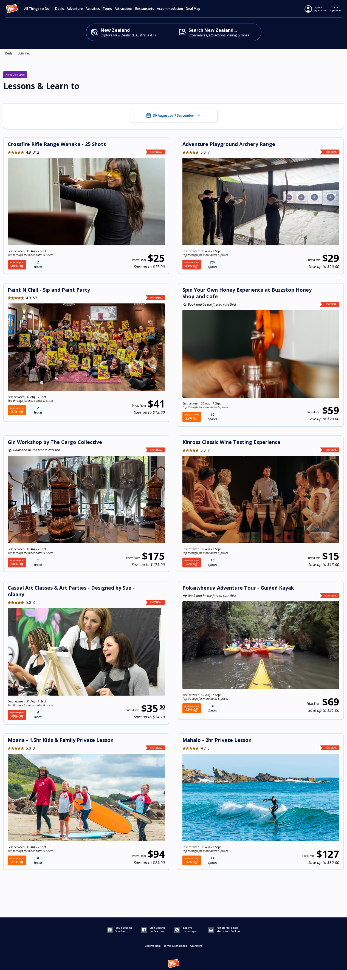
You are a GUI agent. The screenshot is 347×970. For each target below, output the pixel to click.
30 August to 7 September (173, 115)
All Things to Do (36, 9)
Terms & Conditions (175, 946)
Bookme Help (152, 946)
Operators (196, 946)
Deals (59, 9)
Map (197, 9)
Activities (24, 53)
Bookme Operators (336, 8)
